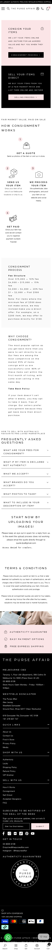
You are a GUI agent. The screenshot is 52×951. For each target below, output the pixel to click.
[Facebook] (3, 833)
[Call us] (43, 8)
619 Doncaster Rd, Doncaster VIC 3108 (20, 715)
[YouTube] (32, 833)
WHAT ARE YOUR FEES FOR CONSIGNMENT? (21, 452)
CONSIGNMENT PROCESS (25, 55)
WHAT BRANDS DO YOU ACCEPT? (18, 484)
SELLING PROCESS (24, 97)
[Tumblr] (26, 833)
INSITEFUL (12, 942)
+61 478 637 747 (10, 719)
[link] (26, 147)
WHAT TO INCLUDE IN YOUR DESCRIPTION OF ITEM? (21, 504)
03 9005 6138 (9, 681)
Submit (40, 826)
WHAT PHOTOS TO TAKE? (19, 494)
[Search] (8, 8)
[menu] (3, 8)
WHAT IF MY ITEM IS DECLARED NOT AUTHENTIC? (24, 463)
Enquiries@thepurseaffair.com (16, 847)
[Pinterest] (15, 833)
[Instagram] (9, 833)
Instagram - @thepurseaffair (15, 850)
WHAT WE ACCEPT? (16, 473)
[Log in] (38, 8)
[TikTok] (21, 833)
